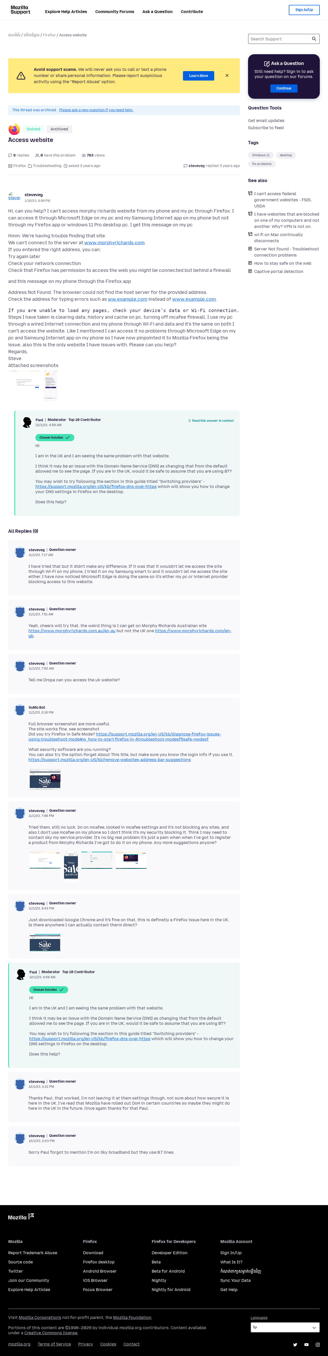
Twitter (15, 1271)
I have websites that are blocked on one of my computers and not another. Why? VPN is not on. (286, 220)
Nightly (159, 1280)
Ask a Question (157, 11)
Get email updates (266, 120)
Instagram (318, 1345)
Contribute (192, 11)
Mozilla (21, 1217)
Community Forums (114, 11)
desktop (286, 155)
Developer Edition (170, 1252)
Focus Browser (97, 1289)
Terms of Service (54, 1344)
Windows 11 (261, 155)
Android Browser (100, 1271)
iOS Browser (95, 1280)
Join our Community (28, 1280)
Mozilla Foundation (132, 1317)
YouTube (306, 1345)
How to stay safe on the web (282, 263)
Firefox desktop (99, 1262)
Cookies (108, 1344)
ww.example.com (127, 299)
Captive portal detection (278, 271)
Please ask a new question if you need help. (96, 110)
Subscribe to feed (266, 127)
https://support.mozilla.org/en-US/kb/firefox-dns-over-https (96, 486)
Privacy (85, 1344)
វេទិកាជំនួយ (31, 35)
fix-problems (262, 164)
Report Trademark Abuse (32, 1252)
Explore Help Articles (66, 11)
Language (259, 1318)
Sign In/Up (304, 10)
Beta (156, 1262)
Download (93, 1252)
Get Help (229, 1289)
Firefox (49, 35)
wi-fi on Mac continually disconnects (278, 237)
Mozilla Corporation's (40, 1317)
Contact (132, 1344)
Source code (20, 1262)
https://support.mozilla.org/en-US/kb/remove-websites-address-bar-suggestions (109, 759)
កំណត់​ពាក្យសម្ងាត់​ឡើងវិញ (240, 1271)
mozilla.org (19, 1344)
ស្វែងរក (314, 39)
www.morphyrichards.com (114, 243)
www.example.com (194, 299)
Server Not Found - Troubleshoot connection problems (286, 252)
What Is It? (231, 1262)
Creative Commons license (50, 1332)
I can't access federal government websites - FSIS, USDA (283, 199)
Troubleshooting (47, 166)
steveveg (34, 194)
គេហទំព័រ (14, 35)
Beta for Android (168, 1271)
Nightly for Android (171, 1289)
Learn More (198, 76)
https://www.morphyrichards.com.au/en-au (72, 630)
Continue (283, 88)
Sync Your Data (235, 1280)
